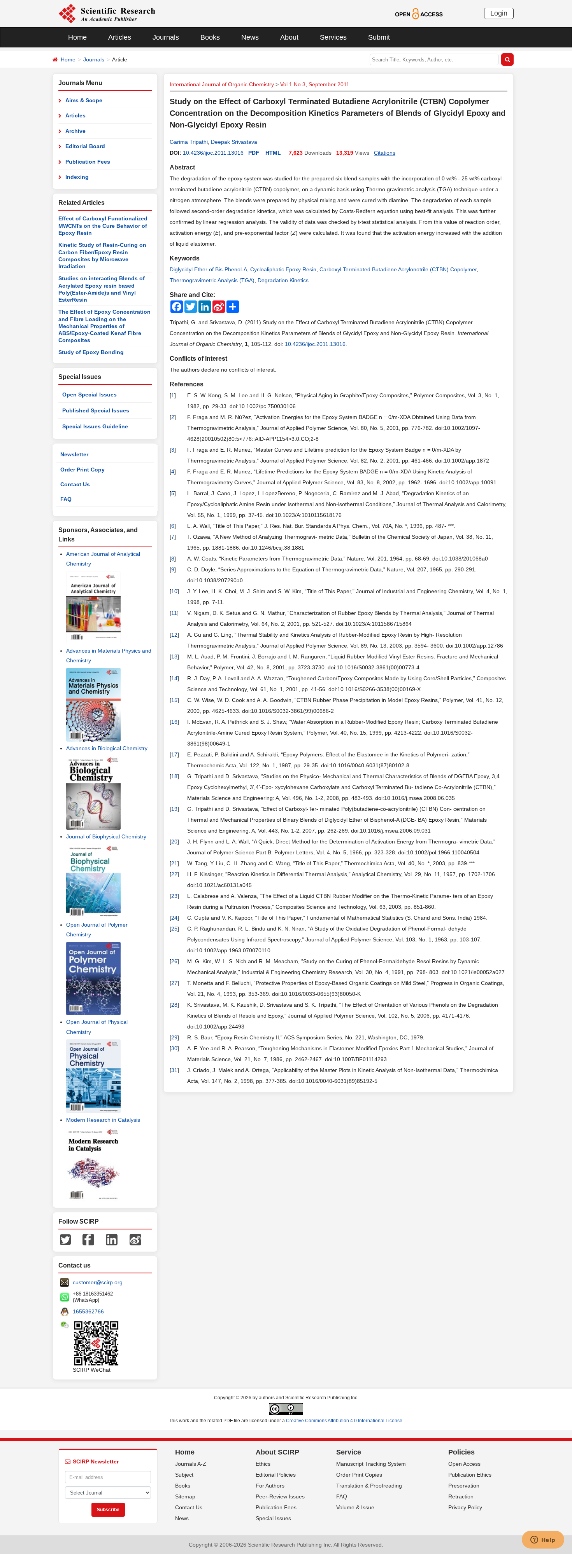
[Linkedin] (112, 1239)
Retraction (461, 1496)
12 (174, 635)
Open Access (464, 1464)
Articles (119, 37)
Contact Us (75, 484)
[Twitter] (65, 1239)
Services (333, 37)
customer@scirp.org (98, 1282)
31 (174, 1070)
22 (174, 874)
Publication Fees (87, 162)
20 (174, 841)
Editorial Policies (276, 1475)
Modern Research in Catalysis (103, 1120)
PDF (253, 153)
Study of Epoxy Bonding (91, 352)
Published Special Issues (95, 410)
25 (174, 928)
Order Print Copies (359, 1475)
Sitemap (185, 1496)
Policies (461, 1452)
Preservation (463, 1485)
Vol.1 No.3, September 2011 (314, 84)
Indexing (77, 177)
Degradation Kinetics (283, 280)
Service (348, 1452)
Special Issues (273, 1518)
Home (77, 37)
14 (174, 678)
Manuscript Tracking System (371, 1464)
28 (174, 1005)
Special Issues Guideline (95, 426)
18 (174, 776)
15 (174, 700)
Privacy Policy (465, 1507)
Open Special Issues (89, 394)
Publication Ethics (469, 1475)
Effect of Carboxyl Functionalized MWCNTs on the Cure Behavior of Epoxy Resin (102, 225)
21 (174, 863)
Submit (379, 37)
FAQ (66, 499)
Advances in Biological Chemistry (106, 748)
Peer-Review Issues (280, 1496)
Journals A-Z (190, 1464)
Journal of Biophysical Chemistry (106, 836)
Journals (166, 37)
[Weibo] (135, 1239)
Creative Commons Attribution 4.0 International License (344, 1420)
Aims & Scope (83, 100)
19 (174, 809)
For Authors (270, 1485)
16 (174, 722)
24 (174, 918)
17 (174, 754)
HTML (273, 153)
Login (498, 13)
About (289, 37)
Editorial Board (85, 146)
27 (174, 983)
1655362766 (88, 1311)
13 (174, 656)
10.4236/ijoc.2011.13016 (213, 153)
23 (174, 896)
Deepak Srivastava (234, 142)
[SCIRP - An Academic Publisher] (106, 13)
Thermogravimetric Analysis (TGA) (212, 280)
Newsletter (74, 454)
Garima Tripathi (189, 142)
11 (174, 613)
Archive (75, 131)
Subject (184, 1475)
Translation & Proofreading (369, 1485)
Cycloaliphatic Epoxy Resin (283, 269)
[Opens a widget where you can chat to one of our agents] (542, 1540)
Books (210, 37)
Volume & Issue (355, 1507)
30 (174, 1048)
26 (174, 961)
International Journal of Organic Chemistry (222, 84)
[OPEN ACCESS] (419, 13)
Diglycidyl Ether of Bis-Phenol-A (208, 269)
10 (174, 591)
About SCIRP (277, 1452)
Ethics (263, 1464)
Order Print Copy (82, 469)
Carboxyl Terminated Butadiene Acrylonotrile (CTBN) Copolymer (398, 269)
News (250, 37)
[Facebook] (88, 1239)
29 (174, 1037)
